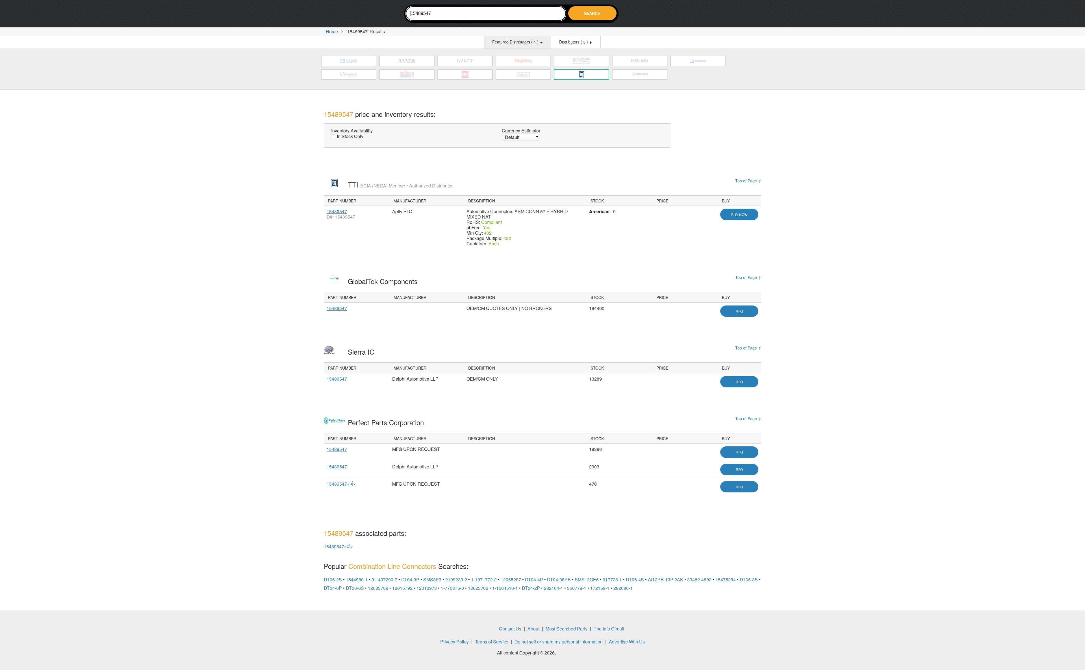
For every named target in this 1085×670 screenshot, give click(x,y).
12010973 (426, 588)
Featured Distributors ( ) (516, 42)
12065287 (511, 579)
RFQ (739, 311)
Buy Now (739, 214)
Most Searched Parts (566, 628)
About (533, 628)
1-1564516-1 (505, 588)
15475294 (725, 579)
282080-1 (623, 588)
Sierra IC (362, 352)
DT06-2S (333, 579)
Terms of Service (491, 641)
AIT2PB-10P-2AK (665, 579)
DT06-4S (635, 579)
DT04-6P (333, 588)
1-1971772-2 (484, 579)
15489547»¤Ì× (341, 484)
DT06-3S (749, 579)
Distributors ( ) (574, 42)
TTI (400, 184)
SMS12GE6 (587, 579)
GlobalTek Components (384, 281)
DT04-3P (410, 579)
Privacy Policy (454, 641)
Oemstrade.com (355, 14)
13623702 (478, 588)
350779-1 (576, 588)
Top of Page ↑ (748, 181)
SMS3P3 (432, 579)
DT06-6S (355, 588)
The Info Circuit (609, 628)
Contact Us (510, 628)
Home (332, 31)
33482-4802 (699, 579)
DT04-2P (531, 588)
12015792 (402, 588)
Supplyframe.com (572, 653)
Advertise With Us (627, 641)
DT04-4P (534, 579)
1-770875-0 (452, 588)
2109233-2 (456, 579)
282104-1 (553, 588)
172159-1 (599, 588)
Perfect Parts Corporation (387, 422)
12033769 (378, 588)
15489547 (337, 211)
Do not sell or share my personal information (559, 641)
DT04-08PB (559, 579)
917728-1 (612, 579)
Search (592, 13)
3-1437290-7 (384, 579)
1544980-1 (357, 579)
